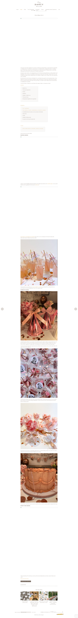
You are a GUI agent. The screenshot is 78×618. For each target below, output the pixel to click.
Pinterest (34, 10)
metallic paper (50, 183)
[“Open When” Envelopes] (25, 600)
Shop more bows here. (25, 578)
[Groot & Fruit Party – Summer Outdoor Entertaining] (52, 600)
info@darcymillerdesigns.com (45, 612)
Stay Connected (17, 612)
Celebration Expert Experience (51, 9)
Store (17, 9)
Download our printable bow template (28, 236)
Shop (25, 9)
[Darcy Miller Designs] (39, 4)
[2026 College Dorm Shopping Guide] (43, 600)
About (42, 9)
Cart (59, 9)
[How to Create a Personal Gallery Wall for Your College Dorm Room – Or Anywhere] (34, 600)
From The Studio (31, 9)
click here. (37, 184)
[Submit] (45, 10)
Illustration (38, 9)
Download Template (26, 581)
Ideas (21, 9)
